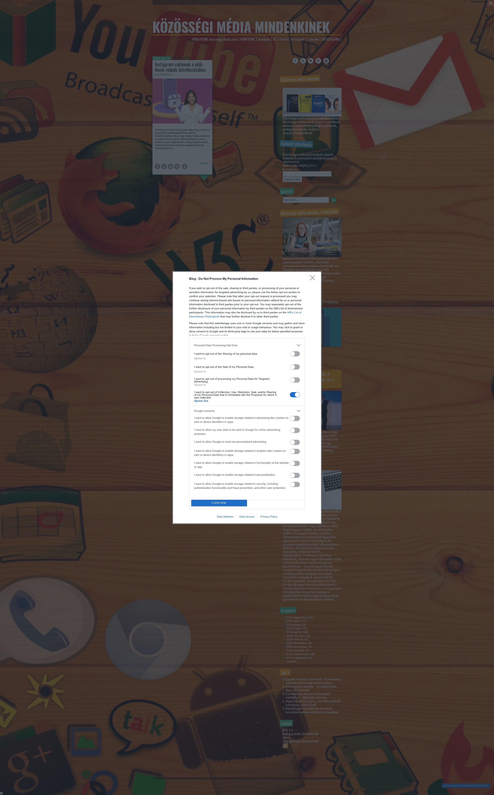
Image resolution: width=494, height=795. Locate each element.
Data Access (247, 516)
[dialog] (247, 397)
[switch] (295, 353)
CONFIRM (219, 503)
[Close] (313, 279)
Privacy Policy (269, 516)
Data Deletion (225, 516)
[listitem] (247, 345)
